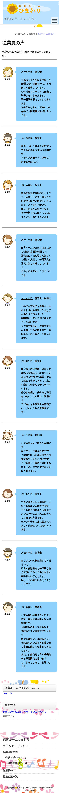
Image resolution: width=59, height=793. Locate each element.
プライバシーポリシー (15, 746)
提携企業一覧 (10, 776)
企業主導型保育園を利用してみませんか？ (25, 712)
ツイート (7, 693)
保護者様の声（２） (16, 757)
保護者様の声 (10, 752)
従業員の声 (9, 770)
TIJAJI (32, 790)
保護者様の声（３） (19, 763)
